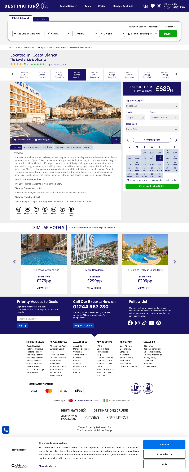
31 (159, 175)
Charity (76, 372)
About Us (77, 346)
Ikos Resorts (55, 372)
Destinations (67, 5)
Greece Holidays (34, 363)
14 (137, 163)
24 (159, 169)
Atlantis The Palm (58, 346)
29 (144, 175)
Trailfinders (125, 360)
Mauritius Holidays (34, 355)
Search (168, 33)
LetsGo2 (124, 352)
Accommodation (32, 147)
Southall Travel (126, 357)
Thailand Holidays (34, 352)
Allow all (164, 444)
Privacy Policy (150, 357)
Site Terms (148, 346)
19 (175, 163)
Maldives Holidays (34, 349)
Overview (16, 147)
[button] (15, 113)
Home (19, 47)
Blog (99, 355)
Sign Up (23, 325)
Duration (130, 112)
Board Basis (131, 123)
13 (129, 163)
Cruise (101, 5)
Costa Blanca (60, 47)
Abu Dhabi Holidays (35, 369)
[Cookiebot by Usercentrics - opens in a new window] (19, 466)
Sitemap (77, 363)
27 (129, 175)
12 (175, 157)
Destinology (125, 349)
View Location (23, 139)
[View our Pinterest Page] (158, 322)
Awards (76, 369)
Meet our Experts (105, 357)
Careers (76, 360)
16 (152, 163)
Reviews (77, 357)
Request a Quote (104, 360)
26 (175, 169)
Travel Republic (127, 363)
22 (144, 169)
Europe (41, 47)
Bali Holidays (32, 372)
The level (59, 147)
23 (152, 169)
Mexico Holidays (33, 360)
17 (159, 163)
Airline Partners (80, 355)
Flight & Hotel (20, 18)
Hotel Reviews (74, 147)
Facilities (47, 147)
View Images (43, 139)
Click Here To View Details (152, 186)
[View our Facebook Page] (130, 322)
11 (167, 157)
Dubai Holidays (33, 346)
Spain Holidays (33, 366)
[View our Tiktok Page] (144, 322)
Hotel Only (41, 19)
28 (137, 175)
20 (129, 169)
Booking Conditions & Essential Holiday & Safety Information (153, 352)
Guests (153, 112)
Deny (164, 464)
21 (137, 169)
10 (159, 157)
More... (87, 147)
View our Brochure (105, 369)
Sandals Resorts (57, 369)
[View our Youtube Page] (151, 322)
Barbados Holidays (34, 357)
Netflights (124, 355)
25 (167, 169)
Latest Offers (103, 349)
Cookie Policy (150, 366)
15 (144, 163)
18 (167, 163)
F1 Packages (102, 352)
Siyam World (55, 360)
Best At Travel (126, 346)
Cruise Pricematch (128, 366)
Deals (87, 5)
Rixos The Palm (57, 355)
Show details (45, 466)
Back (12, 47)
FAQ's (99, 346)
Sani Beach (55, 363)
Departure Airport (134, 100)
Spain (49, 47)
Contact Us (78, 352)
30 (152, 175)
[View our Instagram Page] (137, 322)
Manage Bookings (123, 5)
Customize (162, 454)
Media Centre (79, 366)
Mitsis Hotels (56, 375)
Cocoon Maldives (58, 357)
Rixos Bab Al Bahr (58, 366)
